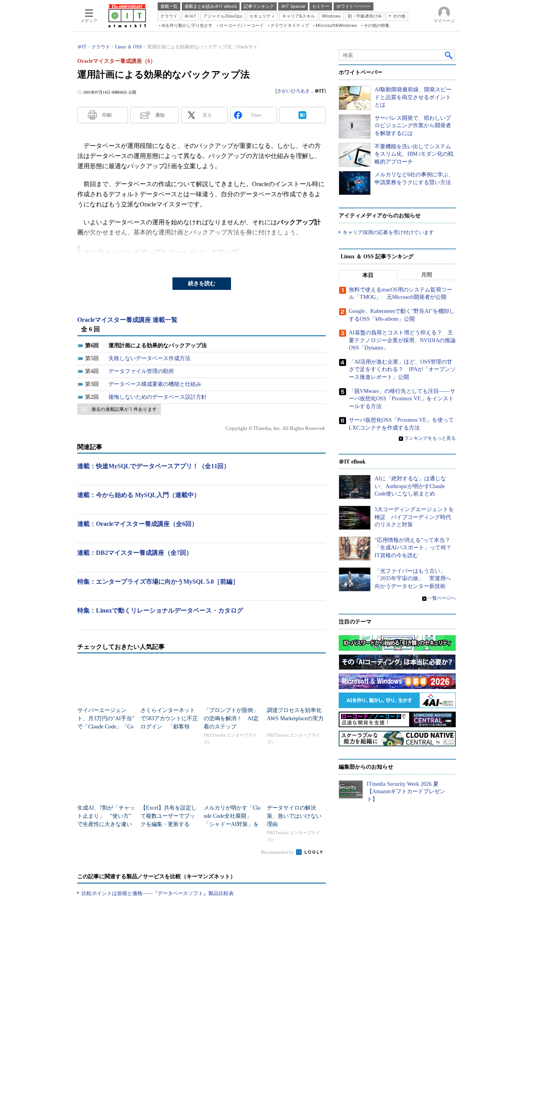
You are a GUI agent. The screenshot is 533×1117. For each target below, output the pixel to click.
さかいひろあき (293, 91)
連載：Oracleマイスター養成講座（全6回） (137, 523)
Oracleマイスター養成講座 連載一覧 (127, 319)
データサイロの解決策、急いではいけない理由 (294, 816)
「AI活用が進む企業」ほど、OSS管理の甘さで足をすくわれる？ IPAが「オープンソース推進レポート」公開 (402, 369)
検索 (449, 55)
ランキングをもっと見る (430, 438)
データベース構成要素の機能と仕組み (154, 384)
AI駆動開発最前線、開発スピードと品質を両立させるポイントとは (413, 97)
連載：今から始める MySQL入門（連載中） (138, 495)
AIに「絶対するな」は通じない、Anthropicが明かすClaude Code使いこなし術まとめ (410, 486)
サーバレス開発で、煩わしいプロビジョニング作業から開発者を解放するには (413, 125)
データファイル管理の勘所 (141, 371)
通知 (160, 115)
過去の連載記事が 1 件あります (124, 409)
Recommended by (278, 852)
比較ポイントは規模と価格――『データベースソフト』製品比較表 (158, 893)
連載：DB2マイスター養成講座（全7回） (134, 552)
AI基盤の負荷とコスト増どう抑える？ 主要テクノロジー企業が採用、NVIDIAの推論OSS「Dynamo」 (402, 340)
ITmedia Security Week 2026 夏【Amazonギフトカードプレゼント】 (406, 791)
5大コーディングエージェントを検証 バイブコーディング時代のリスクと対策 (414, 516)
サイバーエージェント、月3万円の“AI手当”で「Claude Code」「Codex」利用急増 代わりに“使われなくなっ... (105, 726)
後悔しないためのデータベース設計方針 (157, 397)
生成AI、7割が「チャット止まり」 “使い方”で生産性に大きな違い (106, 816)
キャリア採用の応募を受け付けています (388, 232)
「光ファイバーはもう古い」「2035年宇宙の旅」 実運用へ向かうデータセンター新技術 (413, 578)
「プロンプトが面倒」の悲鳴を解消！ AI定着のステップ (231, 718)
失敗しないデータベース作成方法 (149, 358)
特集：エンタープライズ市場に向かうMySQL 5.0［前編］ (158, 581)
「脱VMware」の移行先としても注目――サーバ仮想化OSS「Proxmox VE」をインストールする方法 (402, 398)
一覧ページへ (442, 598)
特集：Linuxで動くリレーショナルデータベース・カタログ (160, 610)
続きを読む (201, 283)
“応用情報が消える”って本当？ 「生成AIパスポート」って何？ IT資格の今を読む (416, 547)
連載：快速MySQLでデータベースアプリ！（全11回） (153, 466)
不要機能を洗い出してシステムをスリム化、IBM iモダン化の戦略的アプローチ (414, 154)
